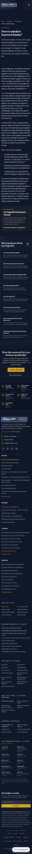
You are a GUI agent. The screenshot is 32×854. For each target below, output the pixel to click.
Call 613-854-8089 (16, 370)
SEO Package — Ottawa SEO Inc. (10, 507)
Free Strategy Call (22, 849)
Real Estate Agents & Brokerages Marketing (12, 564)
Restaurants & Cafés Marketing (9, 570)
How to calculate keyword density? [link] (8, 23)
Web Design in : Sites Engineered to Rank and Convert (15, 477)
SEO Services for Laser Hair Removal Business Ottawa (15, 532)
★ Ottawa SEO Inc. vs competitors (7, 725)
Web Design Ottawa (22, 670)
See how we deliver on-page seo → (15, 227)
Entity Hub (26, 837)
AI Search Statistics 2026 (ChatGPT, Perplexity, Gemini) (15, 638)
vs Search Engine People (23, 729)
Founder (15, 833)
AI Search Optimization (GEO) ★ (10, 459)
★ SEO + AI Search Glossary (22, 725)
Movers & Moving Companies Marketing (11, 573)
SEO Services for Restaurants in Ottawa (11, 542)
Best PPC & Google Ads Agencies (23, 706)
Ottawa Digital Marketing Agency (10, 462)
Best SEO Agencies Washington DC (22, 678)
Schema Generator (6, 615)
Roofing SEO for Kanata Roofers (9, 545)
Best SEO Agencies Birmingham (22, 682)
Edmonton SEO (21, 664)
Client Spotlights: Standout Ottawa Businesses (13, 651)
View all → (27, 244)
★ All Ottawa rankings (7, 701)
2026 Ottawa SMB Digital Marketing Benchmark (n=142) (14, 634)
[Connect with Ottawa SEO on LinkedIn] (16, 448)
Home (3, 21)
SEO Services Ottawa (7, 466)
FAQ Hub (22, 833)
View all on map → (7, 743)
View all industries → (6, 592)
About (9, 833)
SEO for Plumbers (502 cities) (8, 583)
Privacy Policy (7, 841)
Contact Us (16, 826)
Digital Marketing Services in (8, 488)
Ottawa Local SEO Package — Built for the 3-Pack (14, 510)
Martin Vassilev (16, 431)
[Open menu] (29, 5)
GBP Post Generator (22, 612)
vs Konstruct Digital (6, 732)
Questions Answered (9, 837)
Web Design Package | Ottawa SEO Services (13, 519)
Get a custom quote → (16, 375)
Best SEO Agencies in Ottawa (22, 702)
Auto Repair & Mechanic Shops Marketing (12, 567)
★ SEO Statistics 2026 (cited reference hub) (14, 630)
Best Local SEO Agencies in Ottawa (8, 710)
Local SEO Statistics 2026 (8, 640)
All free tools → (5, 606)
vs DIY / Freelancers (22, 732)
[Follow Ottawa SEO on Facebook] (3, 448)
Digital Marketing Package (8, 513)
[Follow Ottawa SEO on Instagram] (7, 448)
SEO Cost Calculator (22, 606)
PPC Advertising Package (8, 522)
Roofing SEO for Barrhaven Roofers (10, 548)
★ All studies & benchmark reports (11, 628)
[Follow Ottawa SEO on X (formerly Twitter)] (12, 448)
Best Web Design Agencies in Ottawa (6, 706)
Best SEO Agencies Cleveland (6, 682)
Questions (9, 21)
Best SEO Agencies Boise (8, 686)
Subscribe (16, 805)
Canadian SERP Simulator (8, 612)
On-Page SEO (18, 21)
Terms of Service (17, 841)
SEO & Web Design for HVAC (8, 589)
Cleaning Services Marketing (9, 576)
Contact (26, 841)
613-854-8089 (8, 440)
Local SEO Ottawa (6, 469)
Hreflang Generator (22, 609)
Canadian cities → (6, 554)
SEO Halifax (4, 664)
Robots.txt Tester (5, 609)
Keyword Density (21, 615)
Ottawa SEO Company (7, 673)
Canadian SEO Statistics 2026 (9, 643)
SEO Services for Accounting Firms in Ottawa (13, 535)
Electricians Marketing (7, 580)
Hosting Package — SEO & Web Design (11, 516)
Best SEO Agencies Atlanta (6, 678)
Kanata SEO (4, 667)
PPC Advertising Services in (8, 485)
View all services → (6, 496)
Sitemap (16, 845)
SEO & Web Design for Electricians (10, 586)
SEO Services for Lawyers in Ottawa (10, 538)
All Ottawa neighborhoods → (9, 551)
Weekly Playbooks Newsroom (9, 649)
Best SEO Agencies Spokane (22, 673)
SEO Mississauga (21, 667)
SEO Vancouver (5, 670)
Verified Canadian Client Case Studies (11, 646)
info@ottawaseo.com (10, 443)
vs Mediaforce (5, 729)
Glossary (19, 837)
